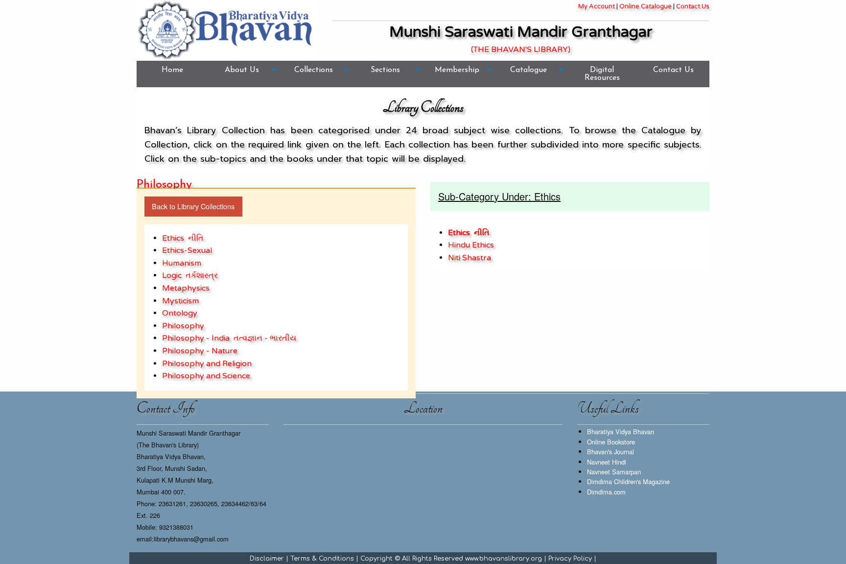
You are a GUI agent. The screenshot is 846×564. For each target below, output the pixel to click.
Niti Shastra (469, 258)
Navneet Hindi (606, 461)
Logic (172, 275)
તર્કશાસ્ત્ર (202, 275)
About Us (242, 70)
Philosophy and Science (206, 376)
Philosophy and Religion (207, 363)
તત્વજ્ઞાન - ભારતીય (265, 338)
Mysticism (180, 301)
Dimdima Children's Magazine (628, 481)
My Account (596, 6)
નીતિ (196, 238)
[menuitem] (172, 74)
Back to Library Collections (193, 206)
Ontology (179, 313)
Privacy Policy (570, 558)
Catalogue (528, 70)
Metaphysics (186, 288)
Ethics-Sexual (187, 250)
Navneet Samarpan (614, 471)
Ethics (173, 238)
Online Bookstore (611, 441)
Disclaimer (267, 558)
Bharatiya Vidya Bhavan (620, 431)
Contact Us (692, 6)
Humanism (181, 263)
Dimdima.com (606, 491)
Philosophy (183, 326)
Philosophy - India (196, 338)
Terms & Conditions (322, 558)
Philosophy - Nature (199, 351)
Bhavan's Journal (610, 451)
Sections (385, 70)
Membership (457, 70)
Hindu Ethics (471, 245)
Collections (313, 70)
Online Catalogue (645, 6)
